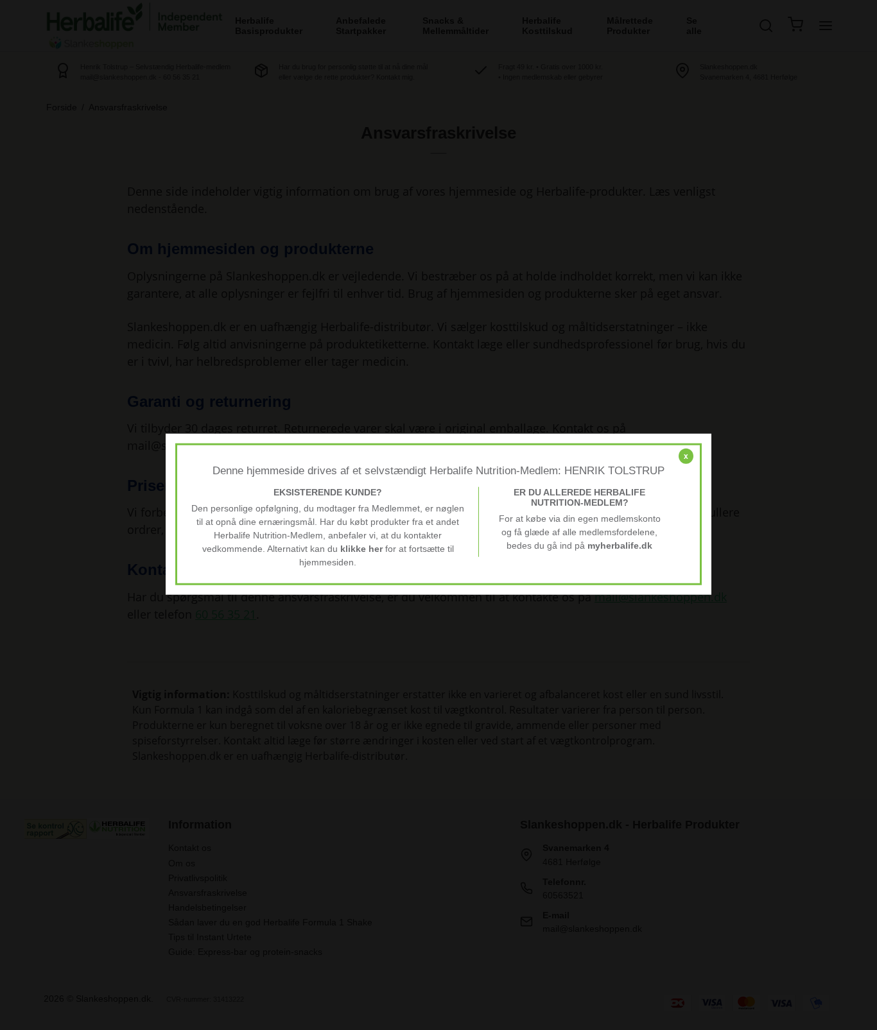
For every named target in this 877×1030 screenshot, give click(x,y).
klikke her (361, 549)
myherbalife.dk (619, 545)
